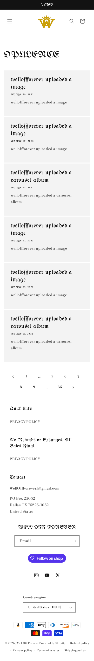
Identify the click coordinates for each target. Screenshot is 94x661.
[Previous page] (13, 376)
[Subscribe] (74, 541)
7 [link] (78, 376)
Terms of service (48, 650)
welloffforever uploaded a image (41, 83)
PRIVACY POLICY (25, 422)
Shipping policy (75, 650)
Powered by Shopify (52, 643)
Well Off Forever (27, 643)
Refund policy (79, 643)
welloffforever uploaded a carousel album (41, 176)
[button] (9, 21)
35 (60, 387)
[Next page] (73, 387)
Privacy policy (22, 650)
